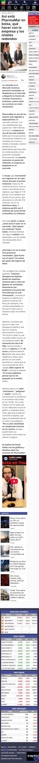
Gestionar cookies (7, 753)
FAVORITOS (32, 26)
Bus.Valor (16, 4)
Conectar (35, 4)
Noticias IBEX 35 (7, 13)
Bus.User (24, 4)
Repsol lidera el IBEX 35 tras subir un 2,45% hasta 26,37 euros (17, 537)
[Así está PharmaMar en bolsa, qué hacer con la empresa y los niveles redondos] (14, 70)
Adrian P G (10, 76)
